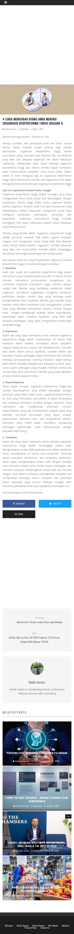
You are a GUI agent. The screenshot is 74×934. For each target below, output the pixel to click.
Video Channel (38, 926)
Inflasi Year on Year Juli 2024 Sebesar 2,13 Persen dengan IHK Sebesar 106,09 (34, 637)
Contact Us (44, 928)
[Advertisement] (37, 44)
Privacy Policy (30, 928)
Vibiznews (9, 926)
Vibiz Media (53, 926)
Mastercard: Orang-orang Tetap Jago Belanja (39, 620)
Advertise (65, 926)
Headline (25, 129)
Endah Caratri (10, 129)
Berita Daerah (22, 926)
